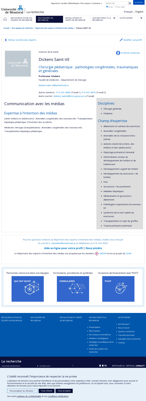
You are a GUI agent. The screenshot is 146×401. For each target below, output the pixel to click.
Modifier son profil (132, 39)
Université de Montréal (12, 9)
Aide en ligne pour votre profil (63, 248)
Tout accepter (64, 390)
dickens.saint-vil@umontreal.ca (53, 85)
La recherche (35, 12)
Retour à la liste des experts (22, 39)
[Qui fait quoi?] (27, 289)
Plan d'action (94, 331)
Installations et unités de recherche (71, 319)
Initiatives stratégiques (99, 338)
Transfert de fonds (126, 335)
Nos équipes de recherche (22, 28)
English (139, 11)
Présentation (94, 327)
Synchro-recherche (126, 331)
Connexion (96, 3)
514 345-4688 (63, 92)
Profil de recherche (130, 52)
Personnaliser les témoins (22, 390)
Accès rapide (124, 317)
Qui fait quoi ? (124, 324)
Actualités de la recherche (129, 339)
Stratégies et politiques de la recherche (101, 343)
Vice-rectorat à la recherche (97, 319)
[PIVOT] (118, 289)
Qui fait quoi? (44, 366)
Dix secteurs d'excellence (100, 334)
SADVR (102, 253)
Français (128, 11)
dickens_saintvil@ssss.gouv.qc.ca (69, 96)
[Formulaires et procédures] (73, 289)
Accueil (6, 28)
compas (121, 342)
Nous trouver (124, 327)
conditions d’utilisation (58, 396)
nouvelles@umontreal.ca (63, 243)
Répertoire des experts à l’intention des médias (54, 28)
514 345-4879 (88, 92)
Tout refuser (46, 390)
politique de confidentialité (29, 396)
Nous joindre (94, 248)
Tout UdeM (121, 7)
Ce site (110, 7)
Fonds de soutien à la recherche (98, 350)
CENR (128, 253)
